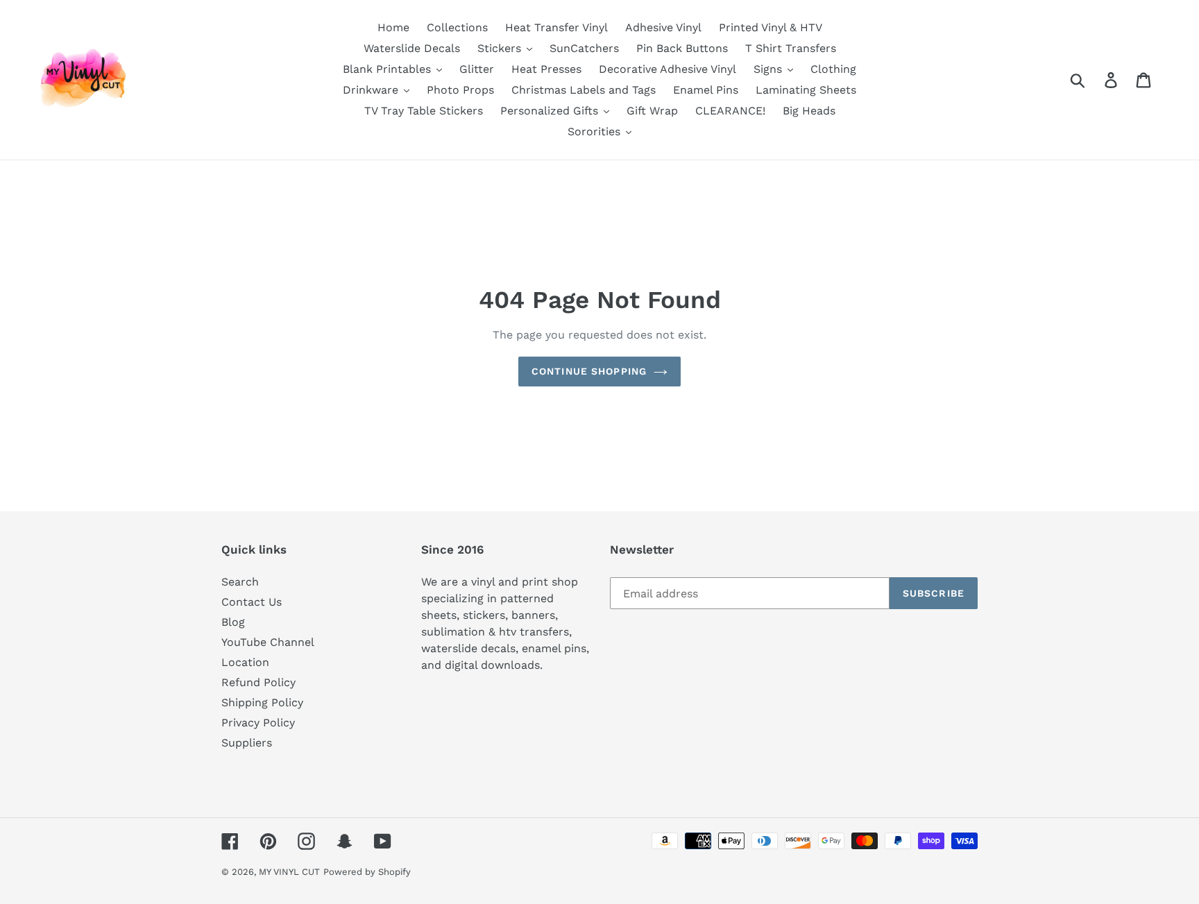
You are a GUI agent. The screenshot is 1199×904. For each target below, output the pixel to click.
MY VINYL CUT (289, 872)
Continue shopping (589, 371)
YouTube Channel (267, 642)
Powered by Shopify (367, 872)
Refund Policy (258, 682)
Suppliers (246, 742)
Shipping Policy (262, 702)
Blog (233, 622)
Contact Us (251, 601)
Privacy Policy (258, 722)
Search (240, 581)
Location (245, 662)
